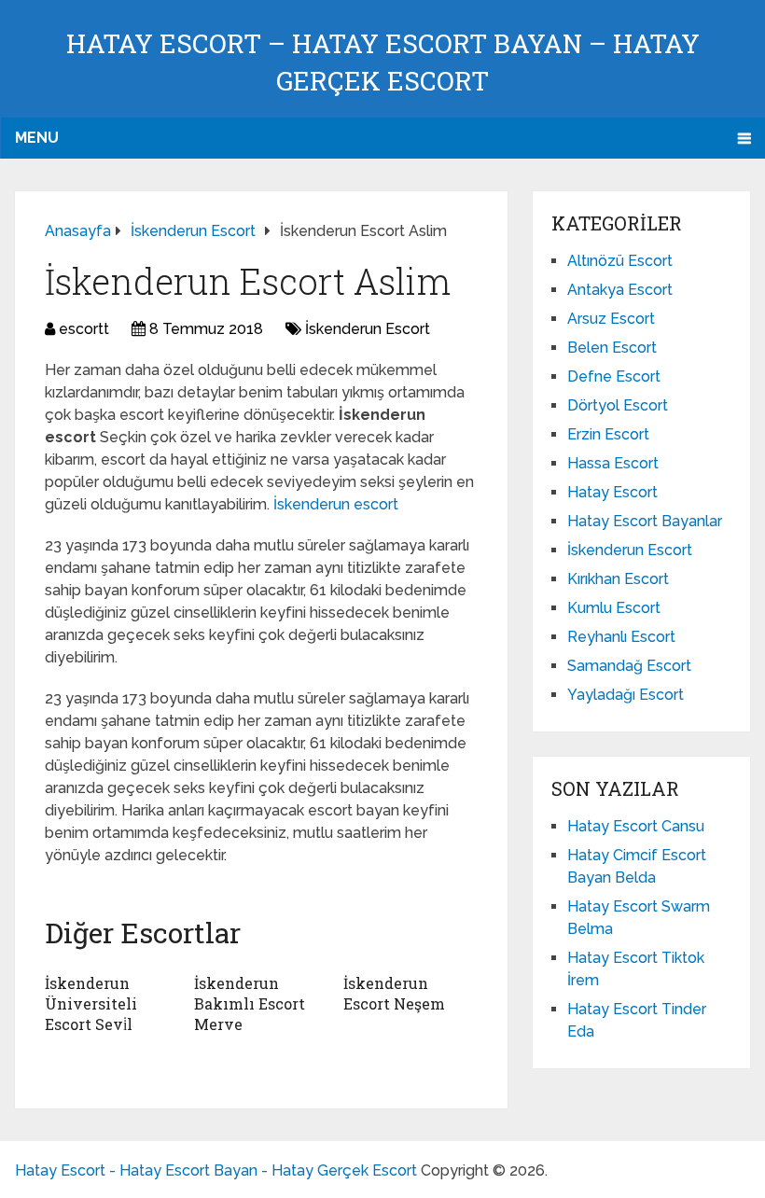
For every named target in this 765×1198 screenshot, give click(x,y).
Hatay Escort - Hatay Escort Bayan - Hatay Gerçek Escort (216, 1170)
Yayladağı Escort (625, 694)
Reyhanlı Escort (621, 637)
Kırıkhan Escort (618, 579)
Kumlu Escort (614, 608)
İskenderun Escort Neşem (394, 993)
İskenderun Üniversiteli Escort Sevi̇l (91, 1004)
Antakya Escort (620, 290)
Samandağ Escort (629, 666)
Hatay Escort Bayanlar (644, 521)
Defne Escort (614, 376)
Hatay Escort (612, 492)
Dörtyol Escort (617, 405)
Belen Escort (612, 347)
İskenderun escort (335, 504)
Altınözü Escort (620, 261)
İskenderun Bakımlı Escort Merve (249, 1004)
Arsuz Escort (611, 318)
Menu (37, 137)
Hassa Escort (613, 463)
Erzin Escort (608, 434)
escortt (84, 329)
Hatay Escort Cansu (635, 826)
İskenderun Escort (367, 329)
